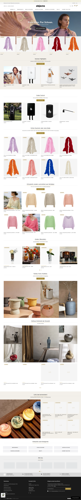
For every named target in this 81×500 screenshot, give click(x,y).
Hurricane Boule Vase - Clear (46, 266)
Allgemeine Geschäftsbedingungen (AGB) (10, 484)
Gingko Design (48, 397)
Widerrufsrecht (6, 485)
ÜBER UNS (5, 6)
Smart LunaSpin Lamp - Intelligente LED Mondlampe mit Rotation (48, 433)
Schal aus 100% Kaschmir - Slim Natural (67, 177)
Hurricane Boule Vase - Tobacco (9, 266)
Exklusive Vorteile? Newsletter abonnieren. (12, 3)
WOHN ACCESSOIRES (29, 9)
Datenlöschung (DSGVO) (8, 490)
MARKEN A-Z (12, 9)
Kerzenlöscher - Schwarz (64, 121)
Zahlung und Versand (7, 487)
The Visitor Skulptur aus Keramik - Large (67, 383)
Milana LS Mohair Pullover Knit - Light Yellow (12, 210)
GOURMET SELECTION (66, 9)
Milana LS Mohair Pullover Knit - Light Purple (68, 232)
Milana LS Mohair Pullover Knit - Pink (28, 232)
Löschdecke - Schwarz (26, 121)
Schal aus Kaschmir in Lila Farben (10, 155)
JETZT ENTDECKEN (40, 28)
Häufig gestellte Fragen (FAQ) (34, 485)
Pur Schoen (2, 53)
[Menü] (4, 493)
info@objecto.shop (32, 490)
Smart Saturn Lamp (58, 432)
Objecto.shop (9, 498)
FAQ (76, 3)
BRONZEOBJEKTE (20, 9)
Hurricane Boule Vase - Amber (27, 266)
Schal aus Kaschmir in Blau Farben (47, 177)
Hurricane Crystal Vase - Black (65, 266)
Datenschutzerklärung (7, 488)
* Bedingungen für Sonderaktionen (9, 493)
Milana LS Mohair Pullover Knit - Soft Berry (11, 232)
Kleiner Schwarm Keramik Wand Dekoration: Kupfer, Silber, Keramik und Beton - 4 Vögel (67, 85)
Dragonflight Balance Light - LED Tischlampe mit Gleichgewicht (73, 415)
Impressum (5, 492)
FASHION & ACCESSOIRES (50, 9)
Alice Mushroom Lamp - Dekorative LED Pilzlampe (46, 415)
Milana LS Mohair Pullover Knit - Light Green (49, 232)
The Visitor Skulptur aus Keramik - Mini (11, 383)
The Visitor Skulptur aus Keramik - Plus (48, 383)
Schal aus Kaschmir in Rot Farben (66, 155)
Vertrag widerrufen (75, 497)
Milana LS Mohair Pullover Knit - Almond (29, 210)
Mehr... (55, 486)
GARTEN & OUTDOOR (39, 9)
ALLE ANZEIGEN (40, 63)
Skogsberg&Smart (36, 241)
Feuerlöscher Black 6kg (8, 121)
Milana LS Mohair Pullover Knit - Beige (48, 210)
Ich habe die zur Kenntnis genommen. (57, 491)
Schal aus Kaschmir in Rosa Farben (47, 155)
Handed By (46, 276)
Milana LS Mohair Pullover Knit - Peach (67, 210)
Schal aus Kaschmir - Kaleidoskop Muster (29, 177)
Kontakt (73, 3)
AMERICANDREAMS (46, 186)
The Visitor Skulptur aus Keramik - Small (29, 383)
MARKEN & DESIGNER (11, 6)
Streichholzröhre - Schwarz (46, 121)
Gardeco (5, 382)
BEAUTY (58, 9)
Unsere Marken (40, 460)
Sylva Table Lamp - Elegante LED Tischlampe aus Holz (60, 415)
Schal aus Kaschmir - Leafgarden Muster (29, 155)
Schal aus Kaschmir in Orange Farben (10, 177)
